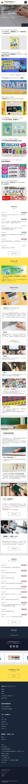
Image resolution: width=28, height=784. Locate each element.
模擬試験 (2, 691)
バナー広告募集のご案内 (5, 757)
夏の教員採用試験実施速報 (5, 749)
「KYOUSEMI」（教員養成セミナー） (7, 695)
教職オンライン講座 (4, 724)
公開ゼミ (2, 693)
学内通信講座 (3, 721)
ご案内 (2, 717)
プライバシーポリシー (5, 771)
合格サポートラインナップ (8, 686)
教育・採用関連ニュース (5, 746)
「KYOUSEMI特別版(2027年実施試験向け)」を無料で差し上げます (12, 751)
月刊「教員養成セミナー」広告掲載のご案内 (8, 760)
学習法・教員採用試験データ (6, 706)
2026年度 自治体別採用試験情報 (6, 708)
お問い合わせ (3, 762)
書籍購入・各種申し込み (7, 734)
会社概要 (2, 775)
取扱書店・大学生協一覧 (5, 753)
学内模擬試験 (3, 726)
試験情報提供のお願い (5, 755)
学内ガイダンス (4, 728)
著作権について (3, 773)
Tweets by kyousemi (14, 635)
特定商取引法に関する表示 (5, 769)
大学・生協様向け (6, 714)
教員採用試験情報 (6, 703)
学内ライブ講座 (4, 719)
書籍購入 (2, 737)
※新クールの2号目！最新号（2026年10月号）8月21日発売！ (13, 393)
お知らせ (2, 744)
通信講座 (2, 689)
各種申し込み (3, 739)
